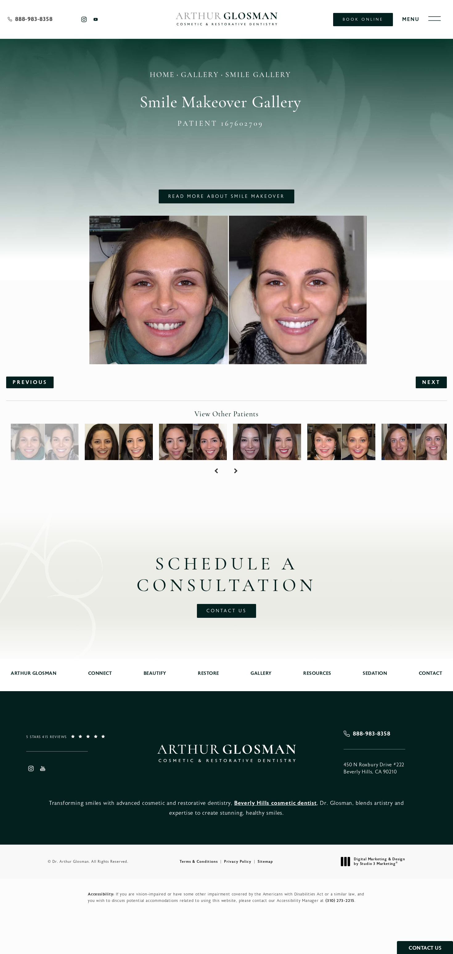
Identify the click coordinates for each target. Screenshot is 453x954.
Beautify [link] (155, 673)
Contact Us (226, 611)
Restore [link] (208, 673)
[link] (30, 19)
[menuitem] (83, 19)
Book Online (363, 19)
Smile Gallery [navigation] (258, 75)
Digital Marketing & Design (379, 861)
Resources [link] (317, 673)
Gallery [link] (261, 673)
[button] (434, 18)
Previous (30, 382)
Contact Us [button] (425, 948)
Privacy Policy (237, 861)
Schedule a (226, 576)
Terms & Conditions (199, 861)
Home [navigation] (162, 75)
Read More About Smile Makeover (226, 196)
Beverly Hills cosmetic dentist (275, 803)
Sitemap (265, 861)
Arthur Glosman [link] (33, 673)
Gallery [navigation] (200, 75)
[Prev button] (217, 471)
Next (431, 382)
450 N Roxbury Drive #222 (374, 768)
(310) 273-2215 (339, 900)
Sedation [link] (375, 673)
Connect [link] (100, 673)
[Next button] (236, 471)
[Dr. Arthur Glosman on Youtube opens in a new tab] (95, 19)
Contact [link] (431, 673)
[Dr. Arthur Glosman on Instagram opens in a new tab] (83, 19)
